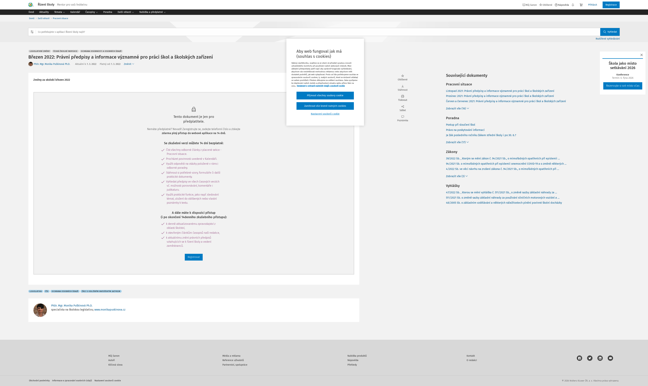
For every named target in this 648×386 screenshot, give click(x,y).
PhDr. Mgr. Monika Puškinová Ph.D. (52, 64)
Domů (31, 18)
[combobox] (324, 32)
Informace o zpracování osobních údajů (72, 380)
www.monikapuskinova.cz (109, 309)
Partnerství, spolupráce (234, 364)
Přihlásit (592, 4)
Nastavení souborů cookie (107, 380)
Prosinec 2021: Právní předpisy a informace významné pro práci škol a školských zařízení (500, 96)
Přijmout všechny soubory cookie (325, 95)
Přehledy (352, 364)
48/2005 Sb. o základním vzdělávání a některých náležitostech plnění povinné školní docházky (504, 202)
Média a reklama (231, 355)
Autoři (111, 360)
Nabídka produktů (357, 355)
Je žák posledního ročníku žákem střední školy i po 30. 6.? (481, 135)
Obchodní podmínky (39, 380)
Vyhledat (612, 31)
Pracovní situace (60, 18)
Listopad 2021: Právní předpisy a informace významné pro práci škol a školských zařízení (500, 91)
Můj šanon (113, 355)
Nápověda (563, 5)
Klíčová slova (115, 364)
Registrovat (194, 257)
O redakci (472, 360)
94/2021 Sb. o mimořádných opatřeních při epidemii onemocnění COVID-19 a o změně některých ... (506, 163)
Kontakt (471, 355)
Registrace (611, 4)
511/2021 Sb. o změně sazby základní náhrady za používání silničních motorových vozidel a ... (503, 197)
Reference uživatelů (233, 360)
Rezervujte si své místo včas (622, 85)
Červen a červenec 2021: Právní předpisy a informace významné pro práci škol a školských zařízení (506, 101)
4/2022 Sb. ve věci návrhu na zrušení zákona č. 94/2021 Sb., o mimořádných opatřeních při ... (502, 169)
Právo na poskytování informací (465, 130)
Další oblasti (43, 18)
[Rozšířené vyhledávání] (32, 32)
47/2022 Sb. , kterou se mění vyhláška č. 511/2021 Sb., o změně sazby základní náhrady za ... (501, 192)
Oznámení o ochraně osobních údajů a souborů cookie (321, 86)
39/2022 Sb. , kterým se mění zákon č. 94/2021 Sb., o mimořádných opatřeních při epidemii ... (503, 158)
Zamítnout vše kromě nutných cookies (325, 106)
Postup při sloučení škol (460, 124)
